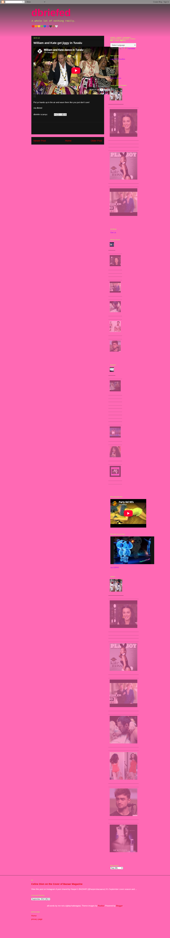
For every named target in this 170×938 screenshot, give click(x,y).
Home (68, 140)
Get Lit (113, 232)
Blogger (119, 906)
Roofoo (101, 906)
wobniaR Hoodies (117, 59)
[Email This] (55, 114)
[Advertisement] (68, 128)
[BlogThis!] (57, 114)
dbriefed (51, 12)
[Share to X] (60, 114)
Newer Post (39, 140)
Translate (131, 48)
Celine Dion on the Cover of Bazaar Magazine (56, 884)
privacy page (36, 919)
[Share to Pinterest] (65, 114)
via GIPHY (114, 567)
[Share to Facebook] (62, 114)
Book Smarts (115, 78)
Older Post (96, 140)
